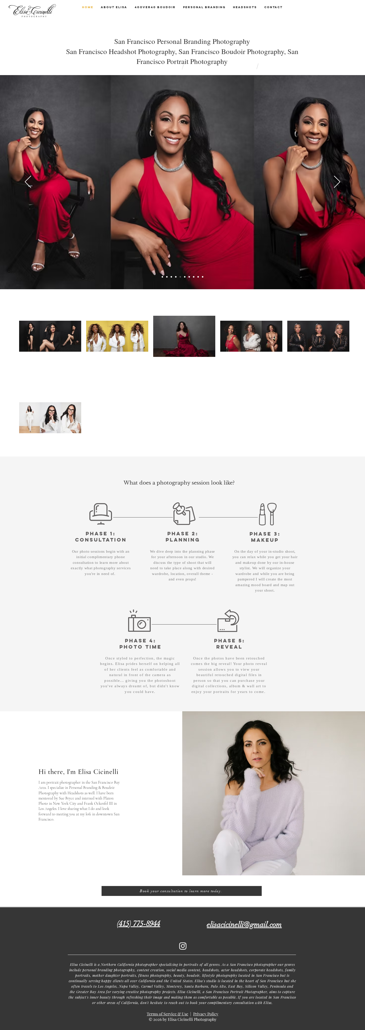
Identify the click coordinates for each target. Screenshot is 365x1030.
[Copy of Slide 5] (167, 277)
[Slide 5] (193, 277)
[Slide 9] (176, 277)
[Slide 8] (198, 277)
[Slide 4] (189, 277)
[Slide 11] (171, 277)
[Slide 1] (180, 277)
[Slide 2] (162, 277)
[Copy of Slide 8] (202, 277)
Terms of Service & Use (167, 1013)
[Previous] (28, 182)
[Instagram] (183, 946)
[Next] (337, 182)
